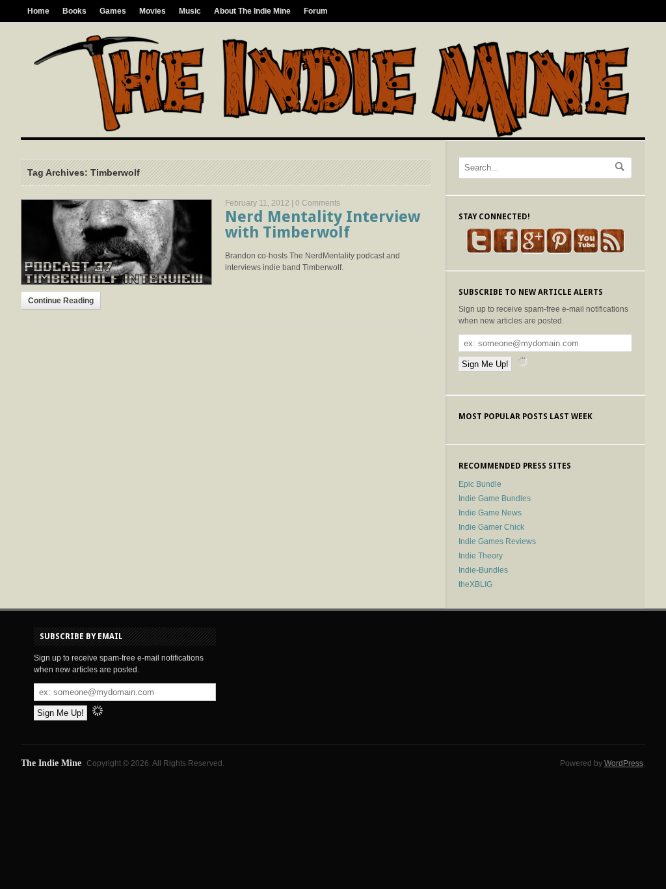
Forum (316, 11)
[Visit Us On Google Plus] (532, 251)
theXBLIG (475, 584)
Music (190, 11)
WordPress (623, 763)
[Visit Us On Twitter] (479, 251)
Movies (152, 11)
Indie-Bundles (483, 570)
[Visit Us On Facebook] (505, 251)
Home (38, 11)
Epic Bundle (480, 484)
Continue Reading (61, 300)
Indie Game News (490, 512)
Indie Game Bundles (495, 498)
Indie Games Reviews (497, 541)
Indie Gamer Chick (491, 527)
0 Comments (317, 203)
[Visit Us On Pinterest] (559, 251)
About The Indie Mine (252, 11)
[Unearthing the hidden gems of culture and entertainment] (331, 134)
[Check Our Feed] (612, 251)
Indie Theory (481, 555)
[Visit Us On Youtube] (585, 251)
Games (113, 11)
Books (74, 11)
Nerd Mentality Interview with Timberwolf (322, 224)
